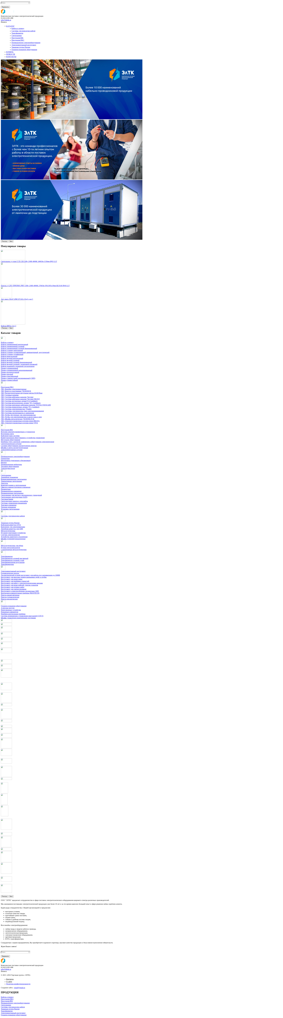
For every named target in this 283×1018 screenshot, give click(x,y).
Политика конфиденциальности (18, 984)
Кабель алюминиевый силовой (12, 346)
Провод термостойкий (9, 380)
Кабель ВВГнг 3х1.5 (8, 326)
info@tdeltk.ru (6, 20)
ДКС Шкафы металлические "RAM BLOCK (17, 419)
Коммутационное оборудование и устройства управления (23, 438)
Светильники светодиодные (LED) (14, 497)
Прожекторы (6, 489)
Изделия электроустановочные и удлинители (18, 432)
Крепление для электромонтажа (13, 527)
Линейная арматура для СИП (12, 529)
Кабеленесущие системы (10, 436)
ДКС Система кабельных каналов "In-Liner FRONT (20, 399)
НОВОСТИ (10, 54)
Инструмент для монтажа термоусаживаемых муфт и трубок (24, 577)
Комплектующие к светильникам (13, 485)
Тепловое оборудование (10, 466)
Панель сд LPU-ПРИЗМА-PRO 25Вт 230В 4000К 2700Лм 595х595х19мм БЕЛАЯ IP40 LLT (35, 286)
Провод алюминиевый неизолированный (16, 370)
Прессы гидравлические (10, 597)
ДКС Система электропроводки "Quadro (16, 409)
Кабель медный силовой (10, 360)
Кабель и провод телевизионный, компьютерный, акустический (25, 352)
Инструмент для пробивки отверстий (15, 581)
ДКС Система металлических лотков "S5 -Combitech (20, 403)
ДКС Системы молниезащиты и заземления (17, 413)
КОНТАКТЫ (11, 57)
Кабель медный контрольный (12, 358)
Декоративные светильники (11, 481)
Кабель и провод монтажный (12, 350)
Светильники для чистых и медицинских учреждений (21, 495)
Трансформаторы (7, 564)
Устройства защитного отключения (14, 537)
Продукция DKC (17, 40)
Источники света (7, 434)
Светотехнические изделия (11, 444)
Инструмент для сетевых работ (12, 587)
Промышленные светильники (12, 493)
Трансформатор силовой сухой (12, 560)
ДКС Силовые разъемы (10, 395)
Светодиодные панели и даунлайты (14, 501)
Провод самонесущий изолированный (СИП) (18, 378)
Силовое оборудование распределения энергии (19, 446)
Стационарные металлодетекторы (14, 550)
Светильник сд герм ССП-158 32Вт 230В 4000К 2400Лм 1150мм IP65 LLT (29, 261)
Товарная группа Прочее (20, 47)
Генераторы (5, 458)
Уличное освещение (8, 507)
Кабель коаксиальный (9, 356)
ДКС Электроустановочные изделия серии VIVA (19, 423)
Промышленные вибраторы (11, 464)
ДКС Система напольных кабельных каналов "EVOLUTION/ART (26, 405)
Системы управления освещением (14, 503)
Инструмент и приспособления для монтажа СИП (20, 591)
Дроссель (4, 483)
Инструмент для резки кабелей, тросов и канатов (19, 585)
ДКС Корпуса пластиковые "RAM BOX (16, 391)
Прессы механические (9, 599)
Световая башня (7, 499)
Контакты (10, 979)
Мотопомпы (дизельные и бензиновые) (16, 460)
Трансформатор (17, 33)
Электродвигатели (8, 468)
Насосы (4, 462)
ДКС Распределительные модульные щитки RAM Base (21, 393)
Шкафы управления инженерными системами (18, 618)
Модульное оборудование (10, 440)
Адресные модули (7, 608)
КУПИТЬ (9, 52)
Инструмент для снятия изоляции (13, 589)
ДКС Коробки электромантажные (13, 389)
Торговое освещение (8, 505)
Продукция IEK (17, 38)
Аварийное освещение (9, 477)
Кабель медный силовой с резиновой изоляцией (19, 364)
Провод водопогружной (10, 372)
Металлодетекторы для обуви (12, 546)
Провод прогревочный (9, 376)
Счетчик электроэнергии (10, 535)
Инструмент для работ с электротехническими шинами (22, 583)
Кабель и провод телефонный (12, 354)
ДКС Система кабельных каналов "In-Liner (17, 397)
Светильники (16, 35)
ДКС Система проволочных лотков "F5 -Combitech (20, 407)
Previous (4, 241)
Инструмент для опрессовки (11, 579)
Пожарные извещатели (9, 612)
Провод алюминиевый (9, 368)
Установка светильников (10, 509)
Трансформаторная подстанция (12, 562)
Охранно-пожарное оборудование (24, 50)
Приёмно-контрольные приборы (13, 614)
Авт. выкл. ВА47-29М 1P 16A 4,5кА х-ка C (17, 299)
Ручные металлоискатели (10, 548)
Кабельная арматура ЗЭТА (11, 525)
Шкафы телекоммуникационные (13, 539)
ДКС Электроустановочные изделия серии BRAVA (20, 421)
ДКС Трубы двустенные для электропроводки (18, 415)
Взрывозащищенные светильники (14, 479)
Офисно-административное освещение (15, 487)
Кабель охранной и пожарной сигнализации (17, 366)
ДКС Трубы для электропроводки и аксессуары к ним (21, 417)
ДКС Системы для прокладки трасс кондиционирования (22, 411)
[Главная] (7, 14)
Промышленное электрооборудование (25, 43)
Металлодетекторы (8, 531)
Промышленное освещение (11, 491)
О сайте (9, 982)
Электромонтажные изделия (11, 450)
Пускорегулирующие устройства (13, 533)
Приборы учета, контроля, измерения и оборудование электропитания (27, 442)
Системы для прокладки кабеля (23, 31)
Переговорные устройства (11, 610)
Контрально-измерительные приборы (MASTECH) (20, 593)
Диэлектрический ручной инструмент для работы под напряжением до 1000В (30, 575)
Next (11, 241)
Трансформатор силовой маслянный (14, 558)
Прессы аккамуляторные (10, 595)
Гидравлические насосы (10, 573)
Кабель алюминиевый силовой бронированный (19, 348)
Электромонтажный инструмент (23, 45)
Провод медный (7, 374)
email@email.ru (19, 988)
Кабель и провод (17, 28)
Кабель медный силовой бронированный (16, 362)
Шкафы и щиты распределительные (14, 448)
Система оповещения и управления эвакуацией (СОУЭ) (22, 616)
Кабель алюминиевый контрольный (14, 344)
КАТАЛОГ (10, 26)
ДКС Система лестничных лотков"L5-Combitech (19, 401)
